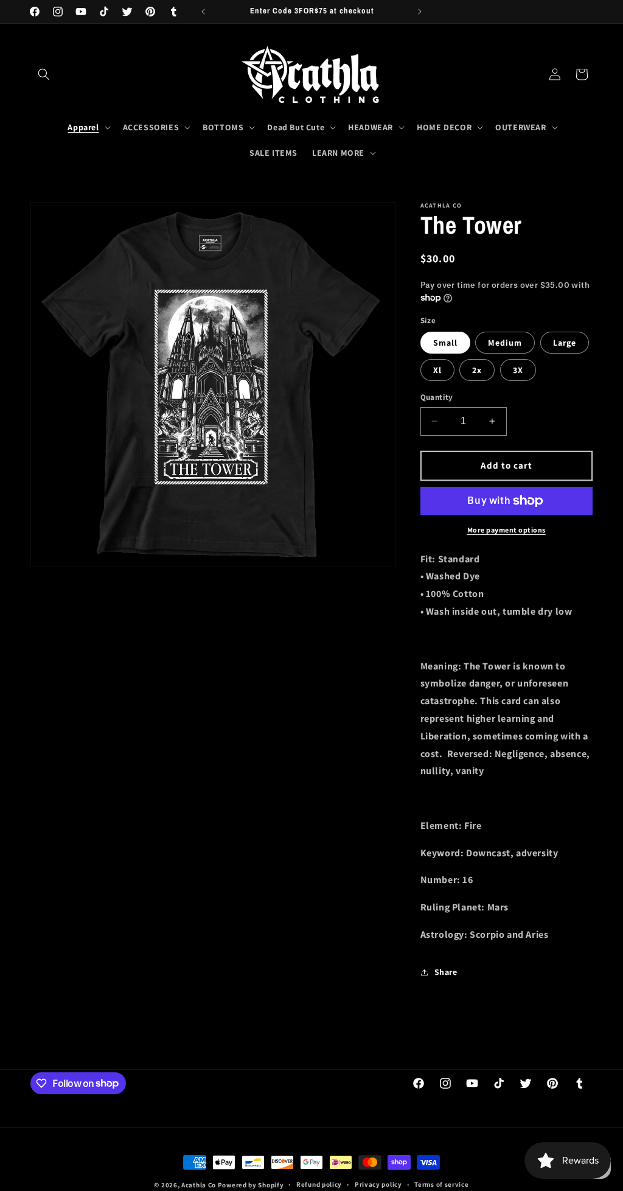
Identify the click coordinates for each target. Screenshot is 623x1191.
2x (477, 370)
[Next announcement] (419, 11)
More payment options (506, 529)
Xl (437, 370)
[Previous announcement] (203, 11)
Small (445, 342)
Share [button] (446, 971)
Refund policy (319, 1184)
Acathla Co (198, 1185)
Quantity (436, 397)
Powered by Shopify (251, 1185)
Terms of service (441, 1184)
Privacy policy (378, 1184)
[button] (43, 74)
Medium (505, 342)
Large (564, 342)
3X (518, 370)
